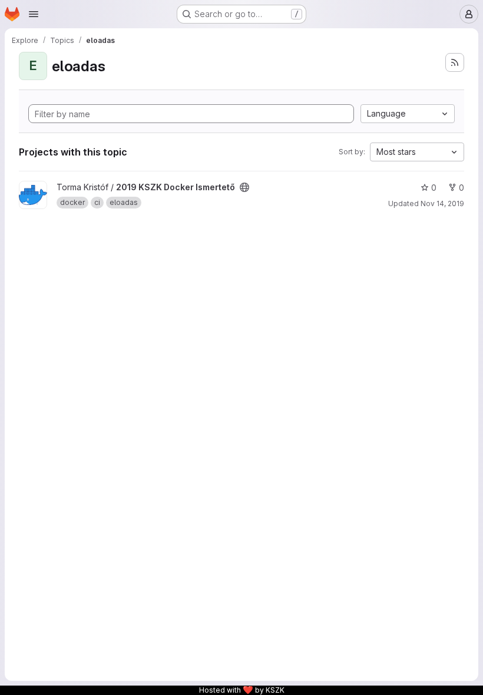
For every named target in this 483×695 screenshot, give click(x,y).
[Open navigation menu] (33, 14)
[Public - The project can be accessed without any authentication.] (244, 187)
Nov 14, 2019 (442, 203)
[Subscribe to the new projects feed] (454, 62)
